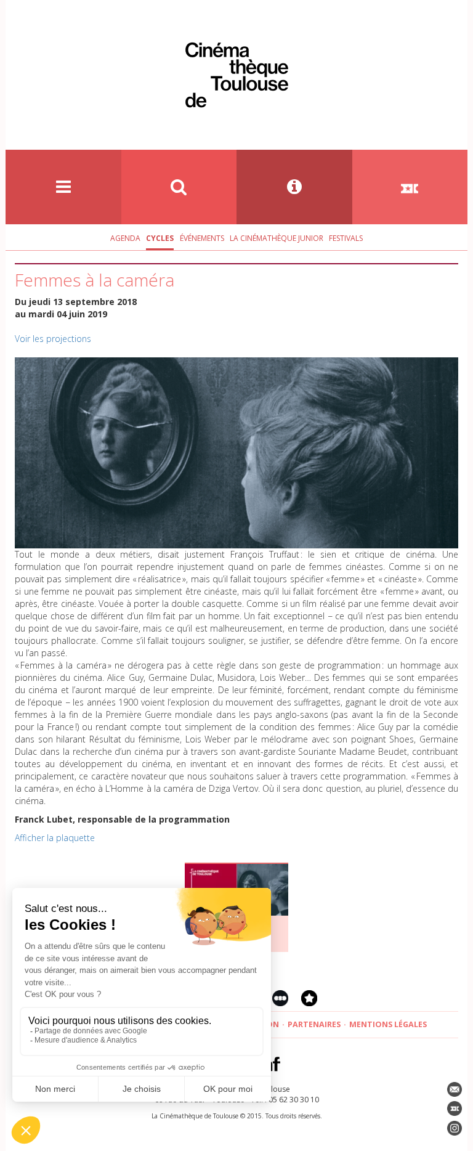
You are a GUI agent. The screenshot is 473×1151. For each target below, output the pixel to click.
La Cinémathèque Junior (276, 238)
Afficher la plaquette (55, 838)
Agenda (125, 238)
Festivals (346, 238)
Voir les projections (53, 338)
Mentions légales (388, 1024)
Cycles (160, 238)
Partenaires (314, 1024)
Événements (202, 238)
